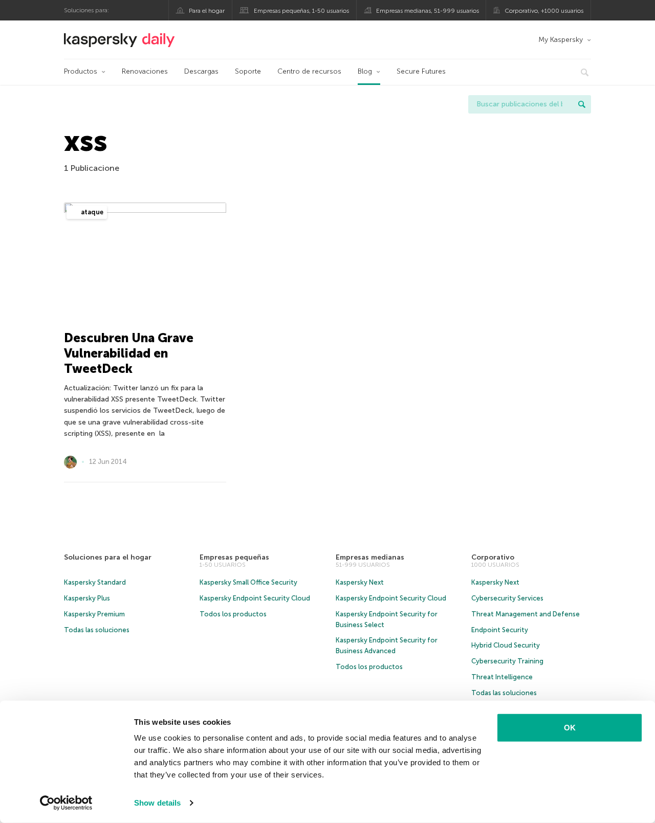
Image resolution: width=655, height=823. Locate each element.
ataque (91, 212)
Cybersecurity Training (507, 661)
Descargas (201, 71)
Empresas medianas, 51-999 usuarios (427, 10)
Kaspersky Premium (94, 614)
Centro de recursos (309, 71)
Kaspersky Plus (87, 598)
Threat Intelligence (502, 677)
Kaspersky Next (360, 582)
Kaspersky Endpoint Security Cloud (255, 598)
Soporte (248, 71)
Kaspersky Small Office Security (248, 582)
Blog (365, 71)
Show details (157, 802)
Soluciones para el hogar (107, 557)
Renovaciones (145, 71)
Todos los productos (233, 614)
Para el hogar (207, 10)
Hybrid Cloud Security (505, 645)
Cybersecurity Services (507, 598)
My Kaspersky (560, 39)
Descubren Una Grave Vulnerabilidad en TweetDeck (128, 353)
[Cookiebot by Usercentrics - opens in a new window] (66, 803)
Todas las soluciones (96, 630)
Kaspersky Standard (95, 582)
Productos (80, 71)
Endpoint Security (499, 630)
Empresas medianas (370, 557)
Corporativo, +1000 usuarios (544, 10)
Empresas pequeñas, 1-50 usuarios (301, 10)
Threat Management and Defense (525, 614)
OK (570, 727)
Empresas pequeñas (234, 557)
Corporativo (492, 557)
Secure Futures (421, 71)
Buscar (582, 104)
